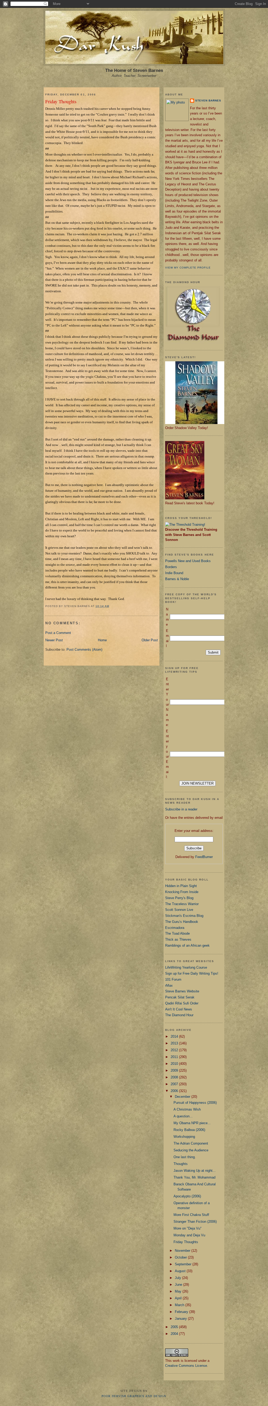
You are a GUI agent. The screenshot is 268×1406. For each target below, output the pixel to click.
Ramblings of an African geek (187, 945)
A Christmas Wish (187, 1109)
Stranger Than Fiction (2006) (195, 1222)
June (179, 1285)
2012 (175, 1050)
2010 (175, 1064)
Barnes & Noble (177, 579)
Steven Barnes (208, 100)
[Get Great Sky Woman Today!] (184, 498)
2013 (175, 1043)
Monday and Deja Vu (189, 1235)
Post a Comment (58, 633)
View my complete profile (188, 267)
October (181, 1257)
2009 (175, 1070)
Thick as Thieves (178, 939)
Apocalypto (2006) (187, 1196)
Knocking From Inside (181, 892)
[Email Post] (110, 606)
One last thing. (185, 1157)
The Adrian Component (191, 1143)
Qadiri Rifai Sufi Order (181, 1003)
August (181, 1271)
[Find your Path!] (185, 525)
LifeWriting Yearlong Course (186, 967)
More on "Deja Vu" (188, 1228)
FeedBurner (204, 857)
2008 (175, 1077)
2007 (175, 1084)
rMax (169, 985)
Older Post (150, 640)
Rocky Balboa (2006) (189, 1130)
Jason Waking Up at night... (195, 1171)
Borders (171, 567)
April (179, 1298)
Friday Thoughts (60, 101)
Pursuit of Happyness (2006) (195, 1103)
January (181, 1319)
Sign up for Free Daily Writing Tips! (191, 973)
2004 (175, 1334)
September (183, 1264)
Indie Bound (174, 573)
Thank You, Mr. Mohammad (194, 1177)
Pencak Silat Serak (179, 997)
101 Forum (173, 979)
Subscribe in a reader (181, 809)
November (183, 1251)
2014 (175, 1036)
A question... (183, 1116)
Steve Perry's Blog (179, 898)
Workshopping (184, 1137)
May (178, 1291)
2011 (175, 1057)
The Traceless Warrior (182, 904)
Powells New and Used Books (188, 561)
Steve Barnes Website (182, 991)
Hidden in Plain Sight (181, 886)
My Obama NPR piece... (192, 1123)
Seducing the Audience (191, 1150)
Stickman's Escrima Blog (184, 916)
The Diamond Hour (179, 1015)
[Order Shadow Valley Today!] (196, 423)
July (178, 1278)
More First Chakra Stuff (191, 1215)
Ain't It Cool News (178, 1009)
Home (102, 640)
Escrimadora (174, 928)
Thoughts (181, 1164)
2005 (175, 1327)
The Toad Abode (177, 933)
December (183, 1097)
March (180, 1305)
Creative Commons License (186, 1366)
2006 (175, 1091)
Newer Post (54, 640)
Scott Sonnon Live (179, 910)
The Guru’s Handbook (181, 922)
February (182, 1312)
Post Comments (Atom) (84, 649)
